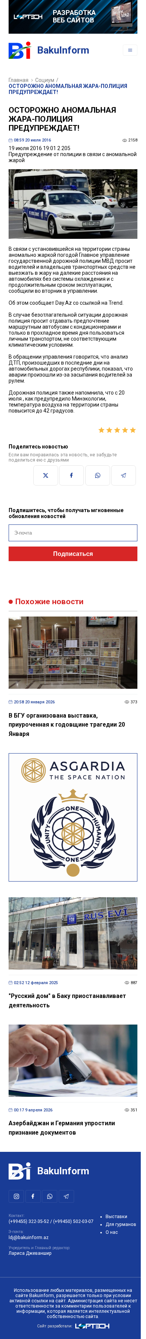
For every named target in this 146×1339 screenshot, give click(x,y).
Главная (18, 80)
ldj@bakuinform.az (29, 1237)
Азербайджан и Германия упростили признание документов (62, 1128)
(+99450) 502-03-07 (73, 1221)
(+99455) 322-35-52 (29, 1221)
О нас (112, 1232)
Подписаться (73, 554)
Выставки (116, 1216)
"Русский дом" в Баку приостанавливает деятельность (67, 1000)
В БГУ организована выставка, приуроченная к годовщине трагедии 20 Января (67, 724)
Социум (44, 80)
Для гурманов (121, 1224)
